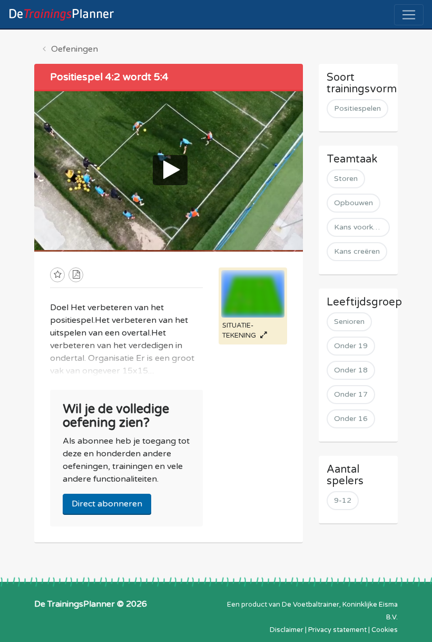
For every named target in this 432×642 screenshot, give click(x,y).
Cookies (384, 630)
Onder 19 (351, 345)
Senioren (349, 321)
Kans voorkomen (362, 227)
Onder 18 (351, 370)
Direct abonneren (107, 504)
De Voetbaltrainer (310, 604)
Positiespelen (357, 108)
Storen (346, 178)
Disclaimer (286, 630)
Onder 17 (351, 394)
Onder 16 (351, 418)
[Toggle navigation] (409, 14)
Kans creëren (357, 251)
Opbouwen (353, 202)
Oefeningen (74, 49)
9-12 (342, 500)
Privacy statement (337, 630)
